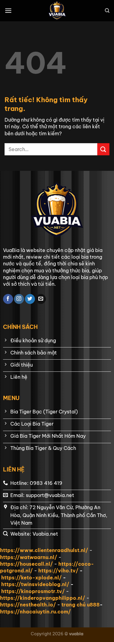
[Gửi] (103, 149)
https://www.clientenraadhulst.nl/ (44, 550)
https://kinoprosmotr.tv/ (33, 591)
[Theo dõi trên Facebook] (8, 299)
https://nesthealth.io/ (28, 605)
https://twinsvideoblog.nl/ (35, 584)
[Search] (107, 10)
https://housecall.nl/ (26, 564)
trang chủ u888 (80, 605)
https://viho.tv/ (58, 571)
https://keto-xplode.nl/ (31, 578)
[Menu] (8, 10)
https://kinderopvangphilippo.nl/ (42, 598)
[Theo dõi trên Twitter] (30, 299)
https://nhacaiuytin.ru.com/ (35, 612)
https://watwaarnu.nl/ (28, 557)
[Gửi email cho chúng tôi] (41, 299)
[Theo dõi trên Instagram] (19, 299)
